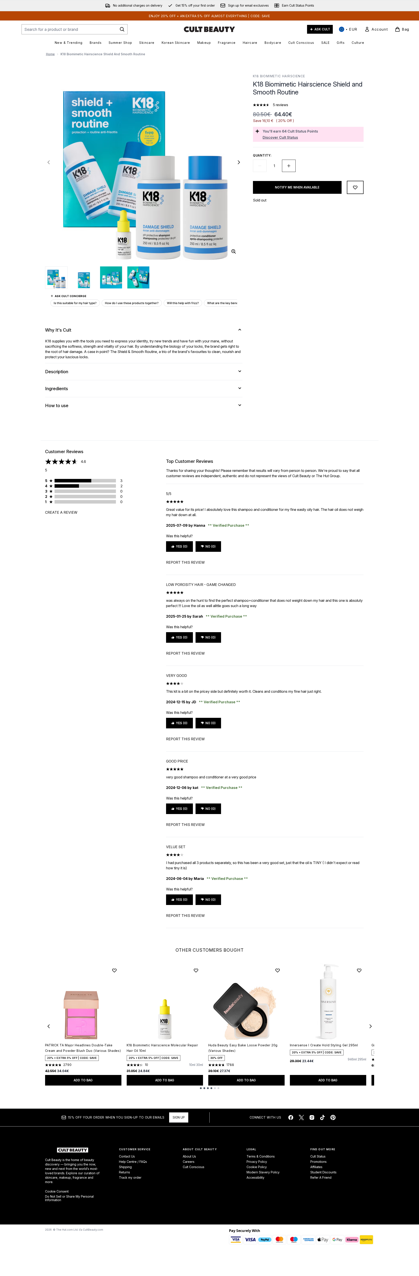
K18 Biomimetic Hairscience (279, 76)
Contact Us (127, 1156)
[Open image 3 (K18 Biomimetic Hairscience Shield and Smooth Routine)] (111, 277)
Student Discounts (323, 1172)
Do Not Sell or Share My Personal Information (69, 1198)
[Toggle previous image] (48, 162)
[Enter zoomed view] (233, 251)
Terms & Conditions (261, 1156)
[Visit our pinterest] (333, 1117)
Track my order (130, 1177)
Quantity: (262, 155)
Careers (188, 1161)
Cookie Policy (257, 1167)
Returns (124, 1172)
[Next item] (370, 1026)
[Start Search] (122, 29)
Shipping (125, 1167)
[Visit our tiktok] (322, 1117)
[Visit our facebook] (290, 1117)
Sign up (179, 1117)
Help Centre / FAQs (133, 1161)
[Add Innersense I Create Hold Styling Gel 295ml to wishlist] (359, 970)
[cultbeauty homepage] (209, 29)
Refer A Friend (320, 1177)
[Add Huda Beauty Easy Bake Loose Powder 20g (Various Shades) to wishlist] (277, 970)
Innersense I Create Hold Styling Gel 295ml (324, 1045)
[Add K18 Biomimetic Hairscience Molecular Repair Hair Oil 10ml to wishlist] (196, 970)
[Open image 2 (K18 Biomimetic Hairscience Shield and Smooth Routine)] (84, 277)
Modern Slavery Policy (263, 1172)
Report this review (185, 562)
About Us (189, 1156)
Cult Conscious (193, 1167)
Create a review (61, 512)
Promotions (318, 1161)
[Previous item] (48, 1026)
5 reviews (280, 105)
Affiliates (316, 1167)
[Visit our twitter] (301, 1117)
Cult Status (318, 1156)
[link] (376, 29)
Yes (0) (181, 546)
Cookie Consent (57, 1191)
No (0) (210, 546)
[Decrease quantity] (260, 166)
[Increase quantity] (289, 166)
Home (50, 54)
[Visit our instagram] (312, 1117)
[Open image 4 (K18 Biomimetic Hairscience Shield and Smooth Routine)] (138, 277)
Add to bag (83, 1080)
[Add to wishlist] (355, 187)
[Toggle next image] (238, 162)
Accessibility (255, 1177)
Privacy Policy (257, 1161)
